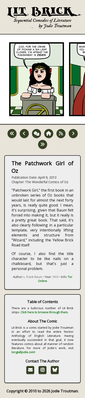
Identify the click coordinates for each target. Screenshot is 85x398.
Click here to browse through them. (44, 312)
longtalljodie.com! (23, 352)
